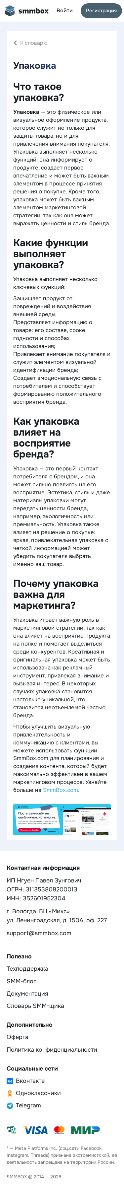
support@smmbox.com (39, 933)
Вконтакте (30, 1080)
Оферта (17, 1037)
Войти (65, 10)
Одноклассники (38, 1093)
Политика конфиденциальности (52, 1049)
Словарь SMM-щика (35, 1006)
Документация (27, 993)
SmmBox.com (60, 790)
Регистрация (101, 10)
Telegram (28, 1105)
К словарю (34, 42)
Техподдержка (27, 968)
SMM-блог (21, 981)
